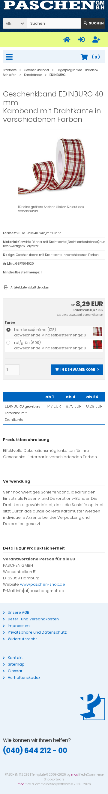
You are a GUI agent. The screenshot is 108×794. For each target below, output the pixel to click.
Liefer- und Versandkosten (33, 619)
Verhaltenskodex (24, 677)
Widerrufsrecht (22, 638)
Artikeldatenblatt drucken (29, 287)
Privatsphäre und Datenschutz (37, 632)
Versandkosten (93, 315)
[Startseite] (67, 39)
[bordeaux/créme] (97, 334)
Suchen (93, 23)
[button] (15, 23)
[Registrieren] (97, 39)
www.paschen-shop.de (42, 584)
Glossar (15, 670)
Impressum (19, 625)
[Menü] (10, 57)
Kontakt (15, 657)
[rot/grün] (97, 347)
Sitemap (16, 664)
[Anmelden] (82, 39)
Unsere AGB (18, 612)
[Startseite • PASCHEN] (54, 5)
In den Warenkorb (77, 369)
